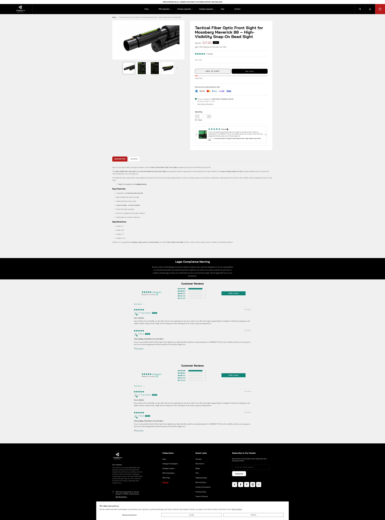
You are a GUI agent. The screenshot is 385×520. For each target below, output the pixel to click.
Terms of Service (202, 496)
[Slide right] (177, 68)
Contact (199, 459)
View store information (205, 104)
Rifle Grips (166, 478)
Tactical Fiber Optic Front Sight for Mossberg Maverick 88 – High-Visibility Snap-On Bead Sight (150, 17)
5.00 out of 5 (156, 292)
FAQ (197, 473)
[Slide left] (120, 68)
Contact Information (203, 487)
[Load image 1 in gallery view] (129, 68)
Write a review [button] (233, 293)
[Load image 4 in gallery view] (168, 68)
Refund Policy (201, 482)
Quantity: (199, 112)
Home (114, 17)
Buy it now (250, 71)
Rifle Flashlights (168, 473)
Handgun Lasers (168, 468)
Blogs (198, 468)
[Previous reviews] (196, 134)
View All (165, 482)
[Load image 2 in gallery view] (142, 68)
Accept (191, 515)
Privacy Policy (201, 492)
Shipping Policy (201, 478)
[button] (163, 9)
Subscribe (239, 474)
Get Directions (121, 497)
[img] (139, 310)
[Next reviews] (266, 134)
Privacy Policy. (237, 509)
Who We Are (200, 464)
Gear (164, 459)
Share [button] (200, 120)
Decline (253, 515)
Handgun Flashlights (170, 464)
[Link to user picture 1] (139, 352)
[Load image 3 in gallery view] (155, 68)
